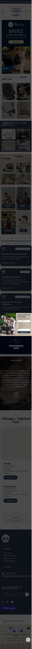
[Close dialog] (30, 313)
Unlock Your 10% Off (23, 332)
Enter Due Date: (19, 328)
